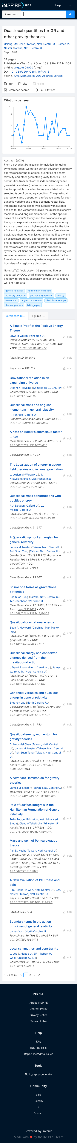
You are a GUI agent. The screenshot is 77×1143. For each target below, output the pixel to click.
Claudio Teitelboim (30, 823)
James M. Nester (20, 547)
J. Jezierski (17, 474)
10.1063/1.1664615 (23, 396)
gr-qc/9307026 (29, 710)
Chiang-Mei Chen (14, 43)
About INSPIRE (39, 1002)
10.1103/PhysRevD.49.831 (27, 644)
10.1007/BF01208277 (32, 348)
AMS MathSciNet (24, 75)
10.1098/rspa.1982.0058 (32, 422)
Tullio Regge (17, 819)
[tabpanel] (38, 650)
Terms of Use (38, 1021)
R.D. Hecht (16, 889)
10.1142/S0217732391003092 (36, 795)
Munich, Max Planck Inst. (36, 478)
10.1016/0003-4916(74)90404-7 (31, 831)
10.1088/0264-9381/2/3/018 (28, 445)
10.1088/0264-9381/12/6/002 (29, 613)
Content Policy (38, 1008)
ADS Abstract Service (49, 75)
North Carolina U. (39, 667)
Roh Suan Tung (19, 551)
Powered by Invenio (38, 1131)
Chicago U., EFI (28, 953)
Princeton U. (36, 335)
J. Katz (14, 436)
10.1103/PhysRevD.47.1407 (28, 683)
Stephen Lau (17, 702)
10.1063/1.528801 (22, 966)
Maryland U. (36, 601)
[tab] (15, 316)
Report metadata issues (38, 1053)
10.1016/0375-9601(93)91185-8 (31, 902)
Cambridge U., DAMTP (47, 387)
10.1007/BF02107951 (24, 567)
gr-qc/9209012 (26, 679)
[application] (38, 128)
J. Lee (13, 953)
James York (17, 931)
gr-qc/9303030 (19, 639)
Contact (38, 1113)
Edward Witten (19, 335)
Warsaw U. (31, 474)
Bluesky (38, 1100)
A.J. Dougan (17, 505)
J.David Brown (18, 667)
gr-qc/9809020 (23, 67)
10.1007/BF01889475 (24, 939)
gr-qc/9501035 (29, 867)
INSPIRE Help (38, 1047)
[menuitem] (58, 5)
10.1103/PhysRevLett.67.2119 (35, 517)
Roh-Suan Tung (24, 752)
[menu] (58, 5)
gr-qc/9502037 (26, 609)
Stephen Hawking (20, 387)
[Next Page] (39, 975)
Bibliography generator (38, 1074)
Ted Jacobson (18, 601)
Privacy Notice (38, 1015)
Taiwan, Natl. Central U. (41, 43)
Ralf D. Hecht (18, 850)
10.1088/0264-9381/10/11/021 (30, 714)
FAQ (38, 1041)
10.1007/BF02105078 (24, 871)
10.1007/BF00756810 (30, 486)
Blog (38, 1094)
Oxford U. (30, 414)
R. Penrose (16, 414)
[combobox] (43, 14)
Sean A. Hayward (20, 627)
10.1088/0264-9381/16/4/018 (29, 71)
